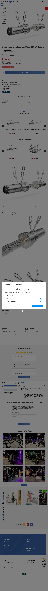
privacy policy (18, 289)
